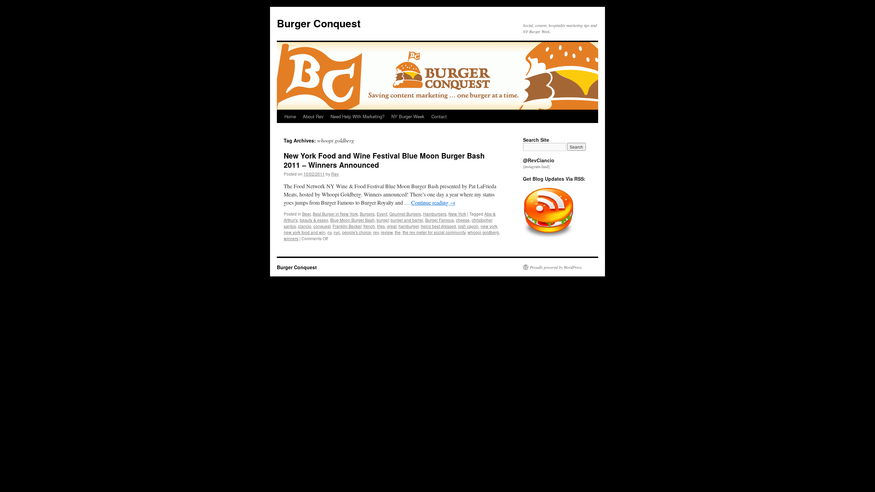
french (369, 226)
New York (457, 214)
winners (291, 238)
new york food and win (304, 232)
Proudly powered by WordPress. (556, 267)
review (387, 232)
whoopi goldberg (483, 232)
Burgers (367, 214)
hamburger (409, 226)
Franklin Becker (347, 226)
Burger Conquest (319, 23)
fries (381, 226)
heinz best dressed (438, 226)
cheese (463, 220)
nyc (337, 232)
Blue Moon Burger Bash (352, 220)
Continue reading (433, 202)
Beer (306, 214)
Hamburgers (434, 214)
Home (290, 116)
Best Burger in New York (335, 214)
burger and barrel (407, 220)
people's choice (356, 232)
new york (489, 226)
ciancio (304, 226)
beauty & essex (314, 220)
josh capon (468, 226)
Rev (335, 174)
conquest (322, 226)
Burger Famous (439, 220)
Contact (439, 116)
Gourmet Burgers (405, 214)
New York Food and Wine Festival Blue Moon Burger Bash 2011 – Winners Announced (384, 160)
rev (376, 232)
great (391, 226)
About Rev (313, 116)
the (398, 232)
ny (329, 232)
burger (383, 220)
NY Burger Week (408, 116)
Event (382, 214)
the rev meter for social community (434, 232)
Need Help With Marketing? (358, 116)
